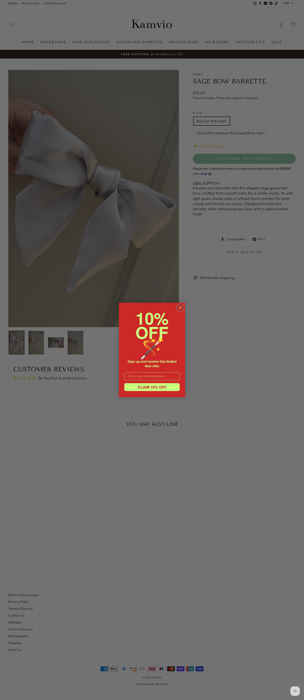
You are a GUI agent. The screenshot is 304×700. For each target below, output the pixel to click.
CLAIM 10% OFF (152, 387)
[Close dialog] (180, 307)
